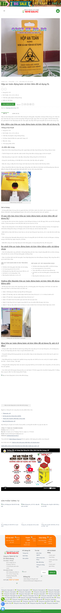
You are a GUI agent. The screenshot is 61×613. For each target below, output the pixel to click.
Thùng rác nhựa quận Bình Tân (9, 597)
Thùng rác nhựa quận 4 (10, 593)
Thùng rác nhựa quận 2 (39, 593)
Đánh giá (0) (15, 113)
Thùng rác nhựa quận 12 (8, 590)
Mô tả (5, 113)
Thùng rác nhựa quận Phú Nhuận (29, 597)
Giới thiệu (25, 555)
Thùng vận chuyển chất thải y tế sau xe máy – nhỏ (50, 525)
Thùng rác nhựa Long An (13, 601)
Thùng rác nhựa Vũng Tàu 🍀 (21, 603)
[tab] (5, 113)
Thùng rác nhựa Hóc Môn (47, 597)
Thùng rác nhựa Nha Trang (37, 603)
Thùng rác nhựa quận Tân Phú (30, 595)
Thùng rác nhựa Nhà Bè (36, 599)
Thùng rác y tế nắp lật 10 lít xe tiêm (30, 524)
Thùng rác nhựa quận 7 (25, 592)
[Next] (60, 516)
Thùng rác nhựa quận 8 (10, 592)
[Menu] (4, 11)
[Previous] (1, 516)
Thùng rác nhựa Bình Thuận (46, 601)
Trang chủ (4, 81)
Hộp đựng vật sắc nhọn (26, 81)
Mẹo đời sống (40, 562)
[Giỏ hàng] (58, 11)
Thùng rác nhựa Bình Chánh (19, 599)
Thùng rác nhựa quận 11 (23, 590)
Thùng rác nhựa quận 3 (24, 593)
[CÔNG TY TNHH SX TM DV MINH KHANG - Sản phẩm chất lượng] (30, 11)
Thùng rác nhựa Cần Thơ (29, 601)
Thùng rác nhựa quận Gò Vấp (12, 595)
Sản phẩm (11, 81)
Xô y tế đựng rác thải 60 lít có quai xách (9, 525)
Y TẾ (17, 81)
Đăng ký (52, 572)
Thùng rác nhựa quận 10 (39, 590)
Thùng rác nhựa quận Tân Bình (49, 595)
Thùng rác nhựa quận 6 (40, 592)
